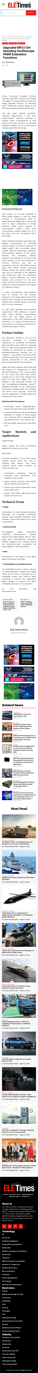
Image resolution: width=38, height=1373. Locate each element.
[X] (21, 1226)
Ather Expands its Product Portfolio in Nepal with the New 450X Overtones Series (23, 773)
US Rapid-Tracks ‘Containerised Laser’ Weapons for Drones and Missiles (17, 843)
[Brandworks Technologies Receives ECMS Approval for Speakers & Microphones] (7, 726)
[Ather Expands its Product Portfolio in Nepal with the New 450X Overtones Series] (7, 773)
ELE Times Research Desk (10, 846)
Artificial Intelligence (7, 1092)
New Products (21, 37)
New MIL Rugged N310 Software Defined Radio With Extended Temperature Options (24, 784)
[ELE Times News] (19, 621)
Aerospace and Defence (8, 840)
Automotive (16, 712)
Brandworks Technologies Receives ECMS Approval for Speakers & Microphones (22, 726)
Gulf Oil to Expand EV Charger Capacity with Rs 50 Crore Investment (18, 1131)
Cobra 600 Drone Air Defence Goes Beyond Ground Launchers (16, 987)
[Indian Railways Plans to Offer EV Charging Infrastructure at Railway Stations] (19, 1006)
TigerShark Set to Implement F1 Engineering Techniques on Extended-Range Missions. (17, 915)
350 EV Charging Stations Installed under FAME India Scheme (26, 604)
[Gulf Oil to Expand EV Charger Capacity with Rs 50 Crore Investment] (19, 1115)
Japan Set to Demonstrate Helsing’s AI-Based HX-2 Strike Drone (18, 951)
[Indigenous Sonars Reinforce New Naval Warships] (19, 862)
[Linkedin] (9, 1226)
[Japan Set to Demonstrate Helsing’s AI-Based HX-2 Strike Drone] (19, 935)
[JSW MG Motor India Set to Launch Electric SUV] (7, 715)
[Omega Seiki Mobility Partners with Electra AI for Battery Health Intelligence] (19, 1079)
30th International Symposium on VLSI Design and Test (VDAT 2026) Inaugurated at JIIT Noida (24, 737)
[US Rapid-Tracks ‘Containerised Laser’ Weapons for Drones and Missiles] (19, 826)
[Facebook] (4, 1226)
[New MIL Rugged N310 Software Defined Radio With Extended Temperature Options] (7, 784)
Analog (15, 734)
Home (4, 37)
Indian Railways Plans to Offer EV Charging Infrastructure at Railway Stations (16, 1023)
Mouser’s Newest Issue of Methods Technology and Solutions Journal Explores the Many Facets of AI (9, 605)
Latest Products (11, 37)
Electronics (5, 43)
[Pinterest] (15, 1226)
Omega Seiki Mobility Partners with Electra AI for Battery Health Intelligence (19, 1095)
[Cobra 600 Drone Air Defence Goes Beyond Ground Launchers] (19, 970)
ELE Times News (8, 62)
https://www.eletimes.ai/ (19, 633)
